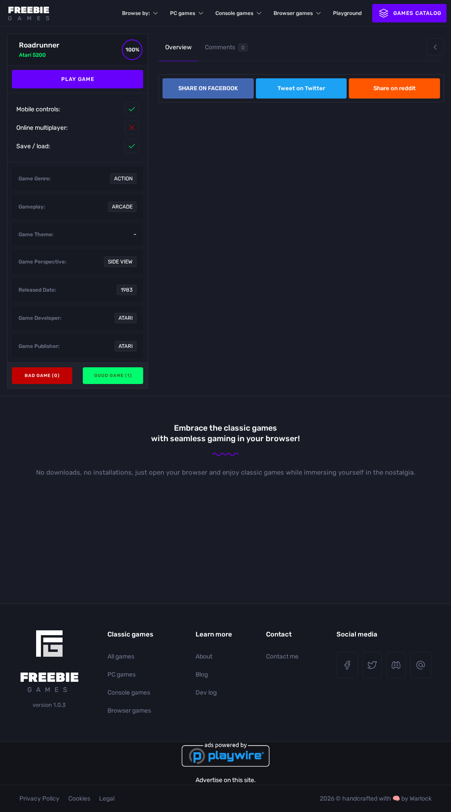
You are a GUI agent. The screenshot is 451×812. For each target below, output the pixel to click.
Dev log (206, 692)
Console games (234, 13)
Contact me (282, 656)
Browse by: (136, 13)
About (204, 656)
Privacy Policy (39, 798)
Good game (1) (113, 375)
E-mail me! (421, 665)
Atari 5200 (32, 55)
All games (120, 656)
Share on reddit (394, 88)
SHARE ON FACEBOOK (208, 88)
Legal (107, 798)
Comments (224, 47)
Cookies (79, 798)
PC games (182, 13)
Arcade (122, 207)
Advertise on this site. (226, 780)
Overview (178, 47)
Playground (347, 13)
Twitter (372, 665)
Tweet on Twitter (301, 88)
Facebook (347, 665)
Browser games (293, 13)
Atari (125, 318)
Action (123, 179)
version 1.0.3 (49, 705)
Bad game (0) (42, 375)
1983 (127, 290)
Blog (202, 674)
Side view (120, 262)
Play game (77, 79)
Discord (396, 665)
